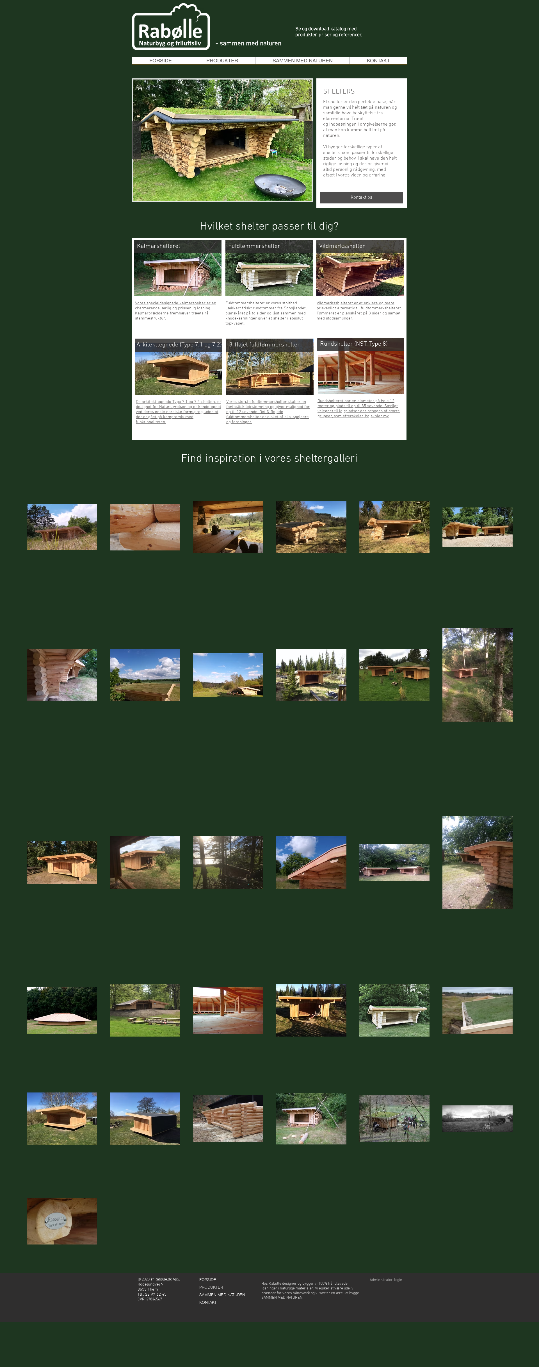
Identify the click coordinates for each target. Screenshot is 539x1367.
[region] (173, 381)
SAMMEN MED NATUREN (222, 1294)
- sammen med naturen (248, 43)
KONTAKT (208, 1302)
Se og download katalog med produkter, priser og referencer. (328, 32)
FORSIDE (207, 1279)
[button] (222, 60)
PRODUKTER (211, 1287)
